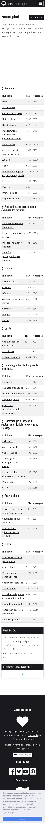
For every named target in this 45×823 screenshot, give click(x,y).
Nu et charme (9, 124)
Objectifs (6, 287)
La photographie (10, 399)
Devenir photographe (13, 393)
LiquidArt (7, 381)
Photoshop (8, 481)
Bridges (6, 314)
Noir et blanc (8, 119)
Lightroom (7, 441)
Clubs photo (8, 567)
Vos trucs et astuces (12, 582)
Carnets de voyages (12, 113)
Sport (5, 165)
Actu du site (8, 351)
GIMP (5, 487)
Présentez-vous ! (11, 357)
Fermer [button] (22, 819)
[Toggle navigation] (40, 3)
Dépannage (8, 293)
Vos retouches (9, 452)
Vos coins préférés (11, 619)
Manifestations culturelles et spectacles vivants (11, 134)
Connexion (36, 17)
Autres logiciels (10, 447)
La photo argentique (12, 387)
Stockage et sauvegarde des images (10, 462)
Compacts (7, 308)
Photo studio (8, 107)
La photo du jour (10, 198)
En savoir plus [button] (9, 813)
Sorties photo (9, 588)
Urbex (5, 101)
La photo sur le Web (12, 604)
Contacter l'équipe (23, 755)
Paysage (6, 187)
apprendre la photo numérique (18, 652)
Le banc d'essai (10, 281)
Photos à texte (9, 192)
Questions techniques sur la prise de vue (11, 409)
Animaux (6, 159)
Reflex (5, 320)
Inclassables (8, 144)
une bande (33, 735)
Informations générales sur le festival (10, 532)
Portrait (6, 181)
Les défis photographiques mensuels (11, 256)
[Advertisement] (22, 62)
